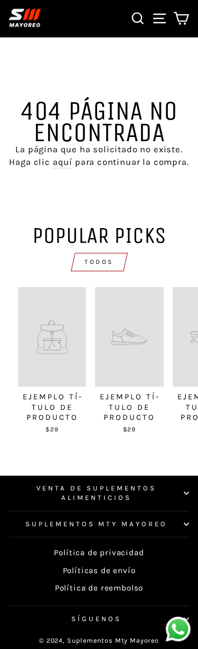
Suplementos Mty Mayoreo (96, 524)
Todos (99, 262)
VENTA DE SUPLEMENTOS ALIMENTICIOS (96, 493)
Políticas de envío (99, 570)
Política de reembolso (99, 588)
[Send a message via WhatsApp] (178, 629)
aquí (62, 162)
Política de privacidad (99, 552)
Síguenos (96, 619)
